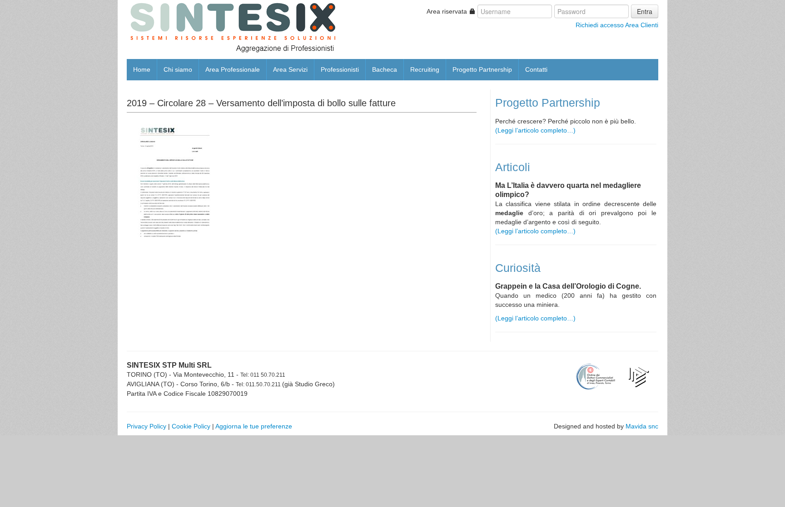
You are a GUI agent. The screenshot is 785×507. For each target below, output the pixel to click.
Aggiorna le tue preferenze (253, 426)
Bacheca (384, 69)
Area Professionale (232, 69)
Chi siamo (178, 69)
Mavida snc (642, 426)
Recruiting (424, 69)
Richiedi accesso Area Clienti (617, 25)
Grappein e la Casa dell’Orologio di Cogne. (568, 286)
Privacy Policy (146, 426)
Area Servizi (290, 69)
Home (141, 69)
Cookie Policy (191, 426)
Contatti (536, 69)
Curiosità (518, 268)
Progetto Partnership (482, 69)
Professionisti (340, 69)
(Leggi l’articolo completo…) (535, 130)
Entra (644, 11)
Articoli (512, 167)
